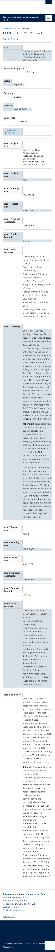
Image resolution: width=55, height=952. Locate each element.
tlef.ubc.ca (17, 907)
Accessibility (8, 947)
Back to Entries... (11, 39)
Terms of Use (30, 943)
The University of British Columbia (20, 6)
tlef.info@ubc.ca (17, 910)
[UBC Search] (48, 3)
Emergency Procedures (12, 943)
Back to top (9, 916)
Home (6, 28)
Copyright (42, 943)
